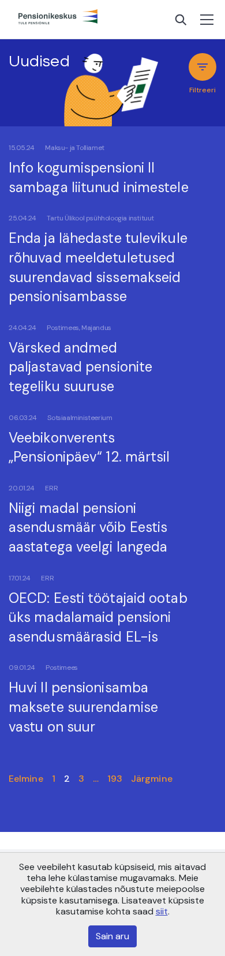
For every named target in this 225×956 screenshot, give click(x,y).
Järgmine (151, 779)
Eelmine (26, 779)
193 (114, 779)
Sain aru (112, 936)
